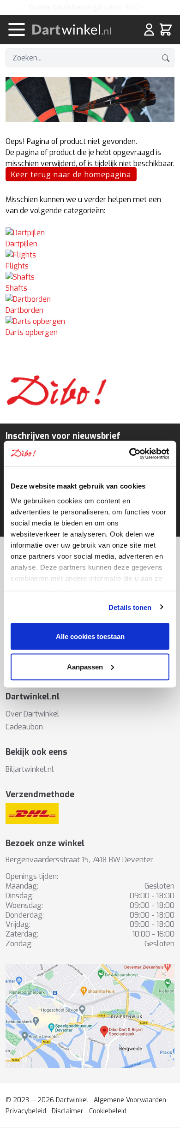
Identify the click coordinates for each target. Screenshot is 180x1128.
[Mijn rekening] (149, 29)
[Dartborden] (90, 299)
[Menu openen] (17, 29)
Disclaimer (68, 1111)
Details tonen (129, 607)
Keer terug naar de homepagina (71, 174)
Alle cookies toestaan (90, 636)
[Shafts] (90, 277)
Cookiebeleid (107, 1111)
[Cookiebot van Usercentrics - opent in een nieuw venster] (129, 454)
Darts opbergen (32, 332)
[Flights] (90, 255)
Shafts (16, 288)
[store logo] (77, 29)
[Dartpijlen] (90, 233)
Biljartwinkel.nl (30, 769)
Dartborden (24, 310)
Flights (17, 266)
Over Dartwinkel (33, 714)
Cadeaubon (24, 727)
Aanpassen (85, 666)
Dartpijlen (21, 244)
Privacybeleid (26, 1111)
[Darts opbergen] (90, 321)
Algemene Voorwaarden (130, 1100)
